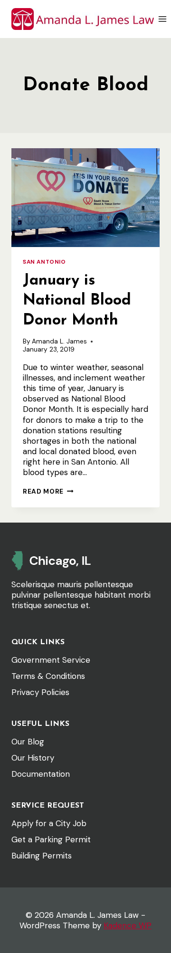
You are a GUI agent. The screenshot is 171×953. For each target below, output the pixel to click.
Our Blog (27, 741)
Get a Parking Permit (51, 839)
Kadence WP (128, 925)
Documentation (40, 774)
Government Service (50, 660)
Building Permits (41, 855)
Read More (48, 491)
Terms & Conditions (48, 676)
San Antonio (44, 262)
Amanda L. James (59, 341)
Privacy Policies (40, 692)
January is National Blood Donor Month (77, 300)
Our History (32, 758)
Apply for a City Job (48, 823)
